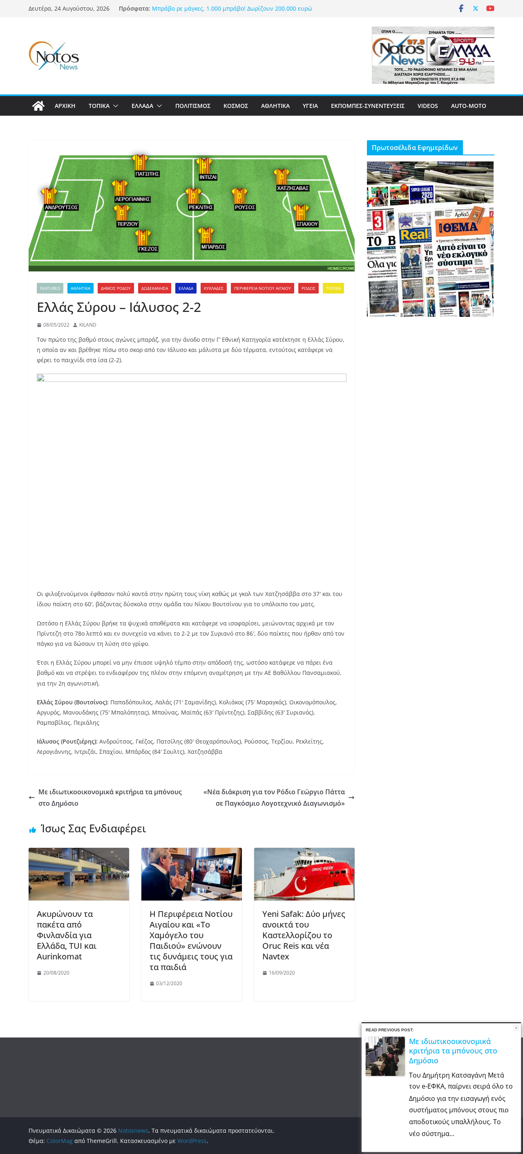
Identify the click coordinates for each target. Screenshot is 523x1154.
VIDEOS (428, 106)
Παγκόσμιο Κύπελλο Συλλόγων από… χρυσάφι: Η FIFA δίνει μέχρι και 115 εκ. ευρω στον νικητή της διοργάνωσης (232, 12)
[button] (114, 106)
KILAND (87, 324)
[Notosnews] (38, 106)
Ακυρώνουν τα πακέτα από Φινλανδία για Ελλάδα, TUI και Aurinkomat (66, 935)
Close (516, 1028)
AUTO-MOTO (468, 106)
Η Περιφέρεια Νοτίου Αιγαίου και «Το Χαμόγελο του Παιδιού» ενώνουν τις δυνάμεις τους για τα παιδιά (191, 940)
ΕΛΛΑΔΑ (142, 106)
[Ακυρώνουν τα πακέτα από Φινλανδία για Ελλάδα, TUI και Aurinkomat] (79, 853)
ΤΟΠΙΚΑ (99, 106)
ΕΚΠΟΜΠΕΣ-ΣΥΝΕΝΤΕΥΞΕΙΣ (368, 106)
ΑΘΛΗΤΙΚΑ (275, 106)
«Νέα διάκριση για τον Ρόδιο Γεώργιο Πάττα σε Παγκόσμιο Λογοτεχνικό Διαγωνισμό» (274, 797)
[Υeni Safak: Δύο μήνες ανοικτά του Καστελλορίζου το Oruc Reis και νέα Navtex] (304, 853)
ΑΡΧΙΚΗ (65, 106)
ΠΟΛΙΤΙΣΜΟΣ (192, 106)
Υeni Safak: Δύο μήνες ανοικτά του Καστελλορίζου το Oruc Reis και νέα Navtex (303, 935)
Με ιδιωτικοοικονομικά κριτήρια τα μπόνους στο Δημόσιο (110, 797)
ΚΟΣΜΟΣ (236, 106)
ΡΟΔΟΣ (308, 288)
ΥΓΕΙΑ (310, 106)
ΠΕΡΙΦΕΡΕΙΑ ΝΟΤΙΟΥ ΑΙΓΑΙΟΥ (262, 288)
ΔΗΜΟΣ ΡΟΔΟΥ (116, 288)
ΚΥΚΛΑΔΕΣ (214, 288)
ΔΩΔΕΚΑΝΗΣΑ (154, 288)
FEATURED (50, 288)
